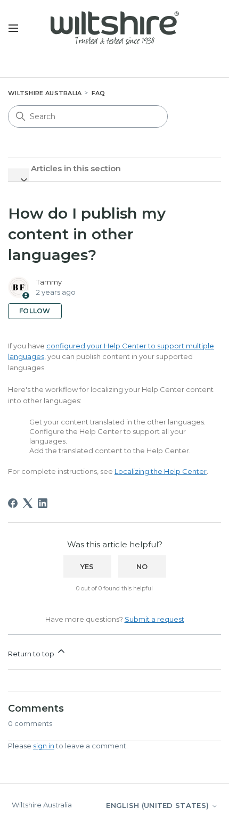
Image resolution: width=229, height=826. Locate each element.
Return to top (32, 653)
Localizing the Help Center (160, 471)
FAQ (98, 93)
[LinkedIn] (42, 503)
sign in (43, 745)
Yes (87, 566)
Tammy (49, 282)
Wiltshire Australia (45, 93)
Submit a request (154, 619)
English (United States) (158, 805)
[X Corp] (27, 503)
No (142, 566)
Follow (35, 311)
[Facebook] (13, 503)
